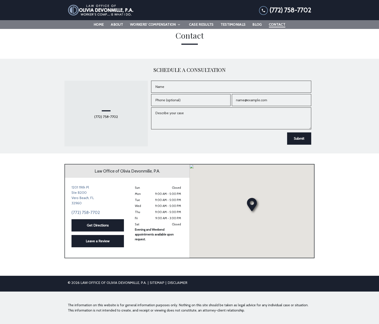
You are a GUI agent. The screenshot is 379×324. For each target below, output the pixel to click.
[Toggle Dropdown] (180, 24)
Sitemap (157, 283)
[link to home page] (101, 10)
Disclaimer (177, 283)
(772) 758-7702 (106, 117)
